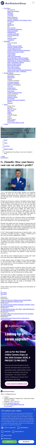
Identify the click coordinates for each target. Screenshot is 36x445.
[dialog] (18, 426)
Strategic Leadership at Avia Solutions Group (19, 20)
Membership (10, 24)
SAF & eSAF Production (14, 68)
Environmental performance (14, 29)
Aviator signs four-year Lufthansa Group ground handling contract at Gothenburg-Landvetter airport (16, 300)
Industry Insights (8, 149)
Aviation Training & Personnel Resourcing (18, 50)
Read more (18, 425)
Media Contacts (11, 119)
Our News (10, 107)
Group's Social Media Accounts (15, 122)
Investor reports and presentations (16, 100)
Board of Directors (12, 17)
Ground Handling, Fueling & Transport (17, 58)
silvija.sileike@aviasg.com (17, 404)
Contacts (9, 79)
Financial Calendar (12, 97)
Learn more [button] (4, 137)
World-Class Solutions (13, 11)
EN (2, 127)
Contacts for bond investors (14, 92)
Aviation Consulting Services (15, 47)
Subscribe (10, 103)
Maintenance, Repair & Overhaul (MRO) (18, 59)
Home (5, 140)
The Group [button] (7, 8)
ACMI (9, 44)
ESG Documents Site (13, 35)
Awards (9, 23)
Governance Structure (13, 82)
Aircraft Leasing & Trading (14, 46)
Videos (9, 112)
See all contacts (8, 406)
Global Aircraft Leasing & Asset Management (19, 70)
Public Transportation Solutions (15, 62)
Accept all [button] (9, 441)
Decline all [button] (26, 441)
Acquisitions (10, 40)
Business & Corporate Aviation (15, 52)
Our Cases (10, 86)
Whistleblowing (11, 32)
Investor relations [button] (8, 73)
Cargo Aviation (11, 53)
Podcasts (9, 113)
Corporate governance (13, 34)
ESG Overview (11, 28)
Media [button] (6, 104)
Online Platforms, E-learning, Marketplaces (18, 61)
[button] (18, 438)
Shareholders (10, 76)
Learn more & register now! (16, 384)
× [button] (34, 409)
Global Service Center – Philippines (16, 71)
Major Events (10, 77)
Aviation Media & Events (14, 49)
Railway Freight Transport (14, 64)
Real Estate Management (14, 65)
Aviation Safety (11, 88)
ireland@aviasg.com (13, 403)
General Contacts (11, 38)
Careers (6, 124)
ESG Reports (10, 98)
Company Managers (12, 18)
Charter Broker (11, 55)
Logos (9, 116)
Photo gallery (10, 110)
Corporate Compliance (13, 83)
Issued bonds (10, 91)
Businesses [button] (7, 41)
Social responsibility (12, 31)
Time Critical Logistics (13, 67)
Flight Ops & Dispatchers (14, 56)
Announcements (11, 95)
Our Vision (10, 14)
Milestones (10, 12)
